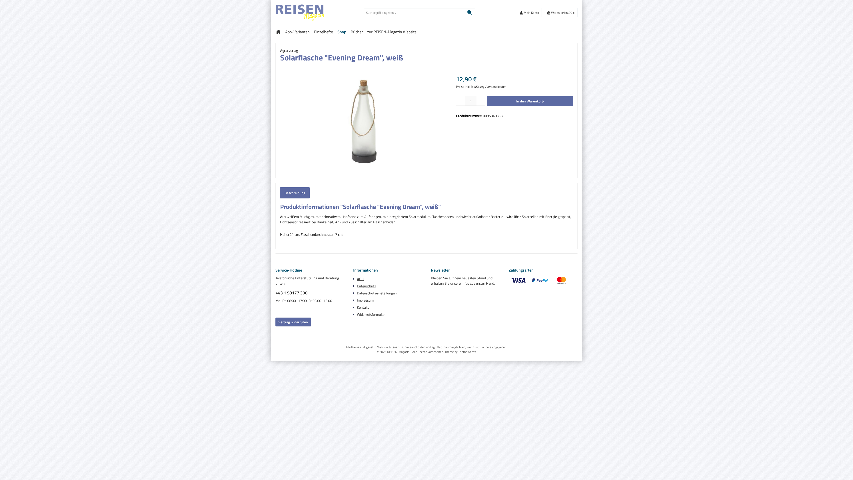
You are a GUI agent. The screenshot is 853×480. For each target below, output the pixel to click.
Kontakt (363, 307)
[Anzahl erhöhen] (481, 101)
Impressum (365, 300)
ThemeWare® (467, 351)
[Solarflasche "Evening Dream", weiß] (363, 122)
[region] (364, 122)
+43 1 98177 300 (291, 293)
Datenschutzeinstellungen (377, 293)
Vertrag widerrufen (293, 322)
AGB (360, 279)
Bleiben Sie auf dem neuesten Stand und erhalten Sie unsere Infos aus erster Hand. (463, 280)
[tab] (295, 192)
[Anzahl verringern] (460, 101)
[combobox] (414, 12)
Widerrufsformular (371, 314)
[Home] (278, 32)
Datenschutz (366, 286)
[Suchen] (469, 12)
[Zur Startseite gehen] (299, 12)
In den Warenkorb (530, 101)
